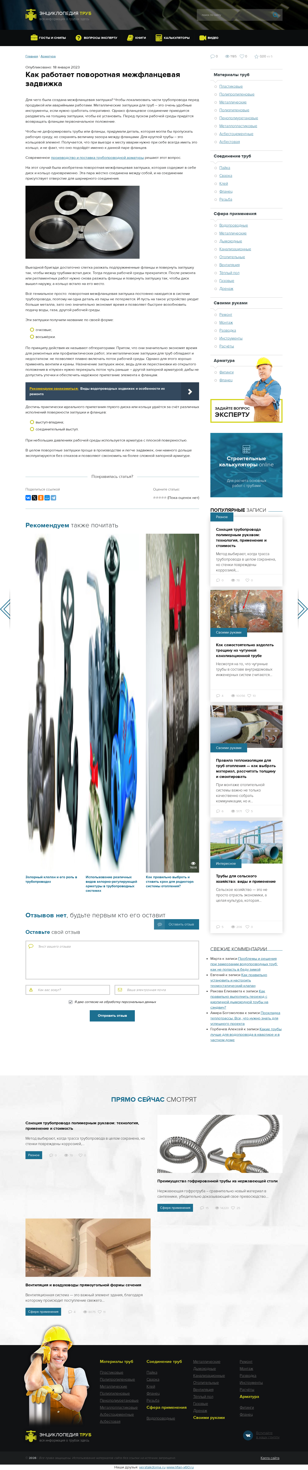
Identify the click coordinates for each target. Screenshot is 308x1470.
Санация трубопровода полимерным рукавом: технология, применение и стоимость (241, 537)
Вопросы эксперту (100, 38)
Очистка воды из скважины (5, 609)
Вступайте (268, 1435)
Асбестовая (229, 141)
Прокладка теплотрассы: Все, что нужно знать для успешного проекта (245, 1018)
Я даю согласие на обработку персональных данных (115, 1002)
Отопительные (232, 257)
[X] (34, 497)
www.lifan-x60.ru (180, 1467)
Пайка (224, 167)
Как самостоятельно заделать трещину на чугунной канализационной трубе (245, 650)
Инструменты (231, 338)
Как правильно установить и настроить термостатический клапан (238, 980)
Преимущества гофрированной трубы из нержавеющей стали (217, 1181)
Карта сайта (270, 1458)
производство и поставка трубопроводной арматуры (97, 157)
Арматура (48, 56)
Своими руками (231, 303)
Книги (140, 38)
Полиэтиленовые (234, 110)
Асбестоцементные (236, 134)
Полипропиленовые (237, 94)
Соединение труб (232, 156)
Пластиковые (231, 86)
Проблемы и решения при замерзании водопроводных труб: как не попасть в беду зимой (244, 964)
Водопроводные (233, 225)
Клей (223, 183)
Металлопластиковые (238, 126)
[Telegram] (53, 497)
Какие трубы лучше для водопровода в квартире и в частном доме (246, 1035)
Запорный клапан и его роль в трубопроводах (51, 879)
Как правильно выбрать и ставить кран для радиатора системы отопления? (170, 881)
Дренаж (226, 288)
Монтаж (226, 322)
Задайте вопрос (232, 412)
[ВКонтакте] (28, 497)
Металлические (233, 102)
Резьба (225, 199)
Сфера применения (235, 213)
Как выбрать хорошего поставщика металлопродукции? (303, 609)
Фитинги (247, 1407)
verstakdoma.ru (152, 1467)
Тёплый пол (229, 272)
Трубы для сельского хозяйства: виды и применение (246, 879)
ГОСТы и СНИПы (52, 38)
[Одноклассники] (41, 497)
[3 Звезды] (160, 497)
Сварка (225, 175)
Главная (31, 56)
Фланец (225, 191)
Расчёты (226, 346)
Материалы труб (232, 74)
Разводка (227, 330)
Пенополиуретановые (238, 118)
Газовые (226, 280)
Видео (213, 38)
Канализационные (235, 249)
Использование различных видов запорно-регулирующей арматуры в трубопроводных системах (111, 884)
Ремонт (225, 314)
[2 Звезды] (157, 497)
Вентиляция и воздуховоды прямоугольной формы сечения (83, 1285)
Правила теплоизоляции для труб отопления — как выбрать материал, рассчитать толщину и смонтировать (246, 768)
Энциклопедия (65, 13)
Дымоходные (230, 241)
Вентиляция (229, 265)
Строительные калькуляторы (246, 461)
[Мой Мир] (47, 497)
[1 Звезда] (154, 497)
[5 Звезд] (165, 497)
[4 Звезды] (162, 497)
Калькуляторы (177, 38)
